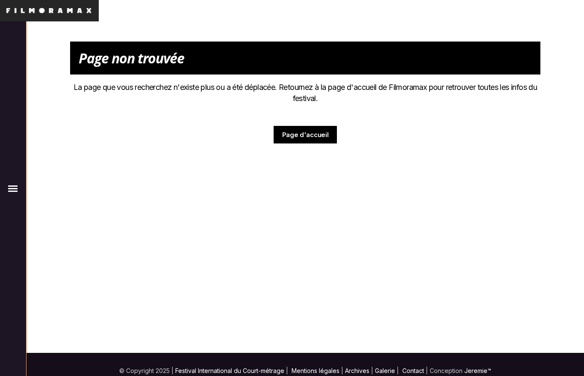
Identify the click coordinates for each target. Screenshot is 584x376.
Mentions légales (315, 370)
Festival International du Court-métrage (229, 370)
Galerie (385, 370)
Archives (357, 370)
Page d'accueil (305, 135)
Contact (413, 370)
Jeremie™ (477, 370)
